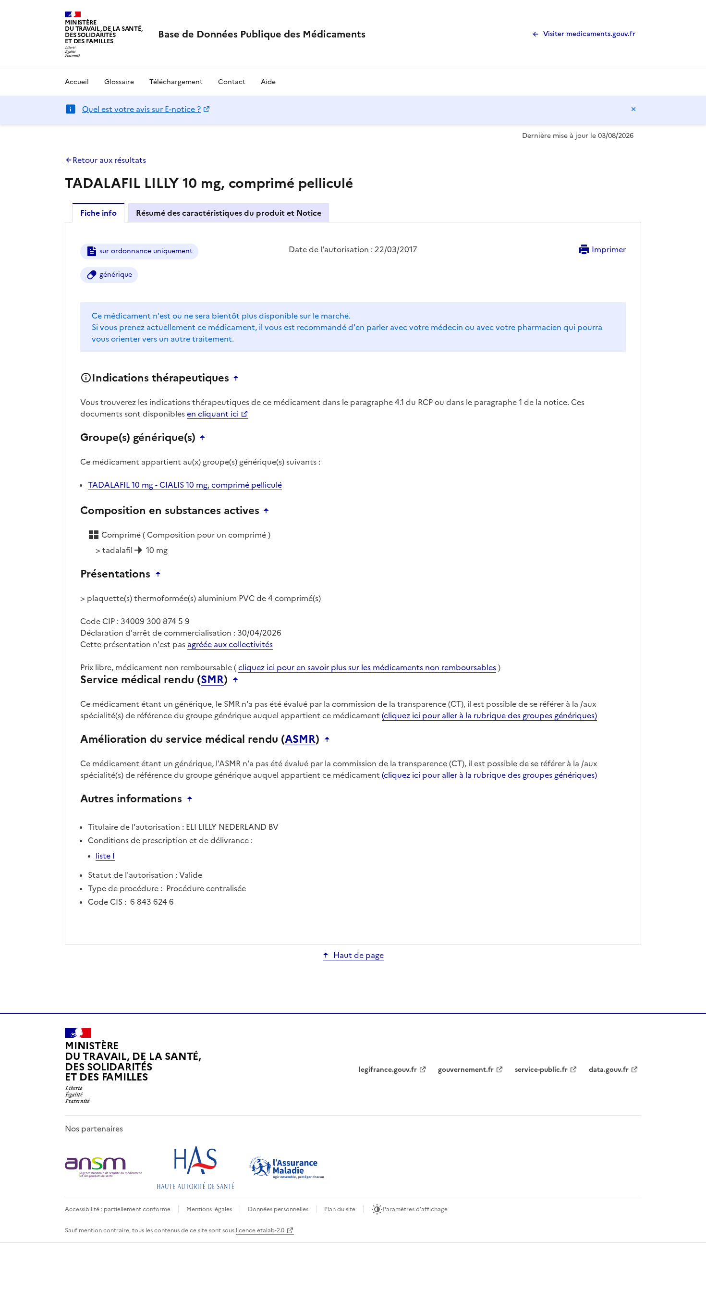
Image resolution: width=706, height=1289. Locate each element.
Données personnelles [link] (278, 1209)
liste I (105, 855)
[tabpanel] (353, 582)
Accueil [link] (77, 82)
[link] (261, 34)
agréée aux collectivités (230, 644)
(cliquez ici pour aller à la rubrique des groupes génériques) (489, 715)
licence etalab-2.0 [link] (260, 1230)
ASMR (300, 739)
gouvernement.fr (466, 1070)
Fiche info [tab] (98, 213)
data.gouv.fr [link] (609, 1070)
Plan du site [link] (339, 1209)
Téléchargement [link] (176, 82)
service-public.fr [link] (541, 1070)
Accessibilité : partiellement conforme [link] (117, 1209)
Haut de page (358, 955)
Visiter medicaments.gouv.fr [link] (589, 34)
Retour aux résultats (109, 160)
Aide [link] (268, 82)
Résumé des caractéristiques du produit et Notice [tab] (228, 213)
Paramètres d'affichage (415, 1209)
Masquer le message (633, 109)
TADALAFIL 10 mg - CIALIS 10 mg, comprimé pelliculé (185, 485)
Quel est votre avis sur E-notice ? (141, 109)
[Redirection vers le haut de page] (238, 378)
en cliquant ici (213, 413)
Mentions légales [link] (209, 1209)
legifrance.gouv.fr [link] (388, 1070)
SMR (212, 680)
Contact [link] (231, 82)
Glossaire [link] (119, 82)
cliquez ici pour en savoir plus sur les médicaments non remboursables (367, 667)
